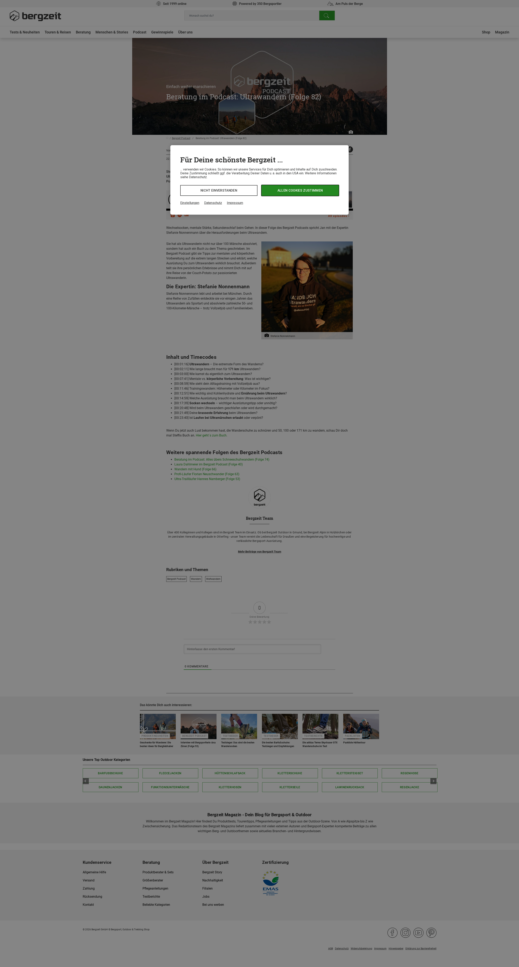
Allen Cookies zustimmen (300, 190)
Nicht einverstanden (219, 190)
